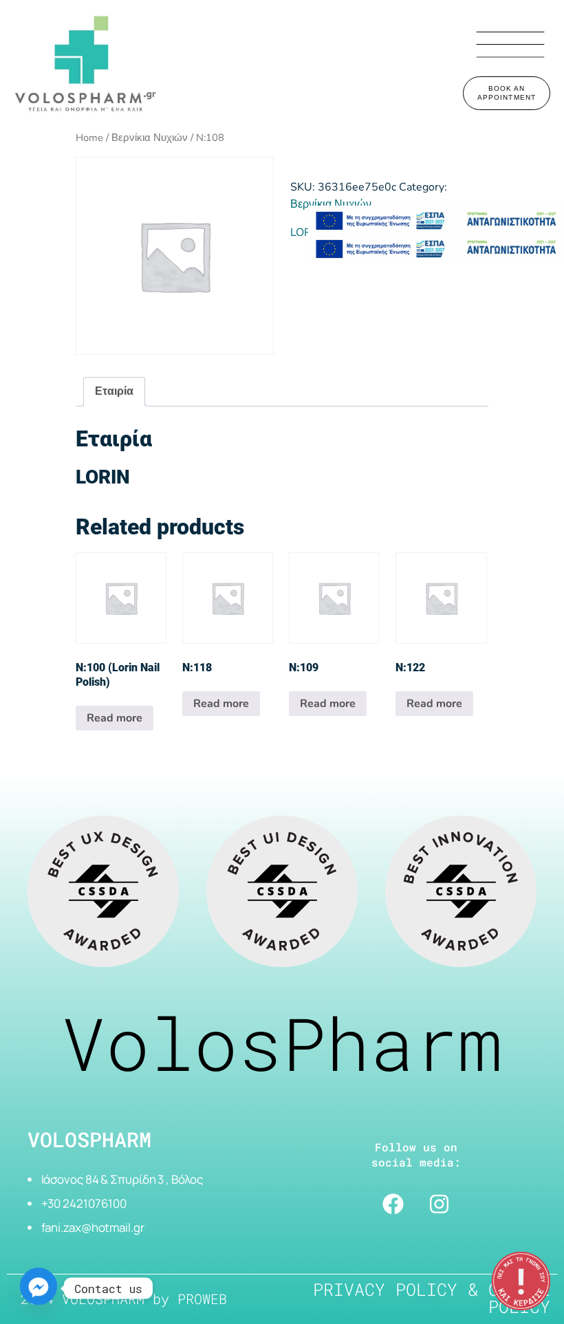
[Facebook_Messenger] (38, 1288)
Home (89, 137)
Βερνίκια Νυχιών (149, 137)
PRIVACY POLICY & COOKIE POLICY (431, 1298)
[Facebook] (393, 1204)
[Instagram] (439, 1204)
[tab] (114, 391)
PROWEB (202, 1298)
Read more (114, 718)
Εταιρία (114, 391)
